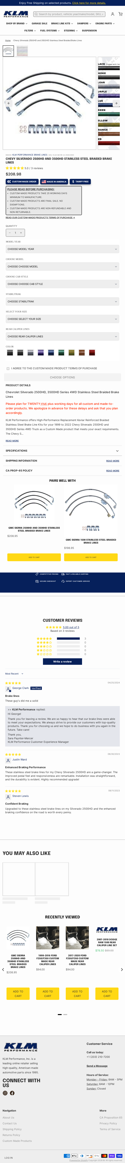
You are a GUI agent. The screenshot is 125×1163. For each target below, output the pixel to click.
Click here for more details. (89, 3)
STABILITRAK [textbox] (13, 294)
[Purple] (41, 352)
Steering (69, 31)
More (103, 1110)
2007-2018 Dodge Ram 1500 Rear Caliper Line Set (107, 942)
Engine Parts (104, 23)
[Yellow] (71, 352)
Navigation (9, 1110)
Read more (112, 461)
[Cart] (119, 14)
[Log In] (111, 14)
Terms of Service (110, 1129)
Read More (12, 440)
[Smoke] (20, 352)
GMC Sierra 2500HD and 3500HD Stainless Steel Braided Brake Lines (34, 529)
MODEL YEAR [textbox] (13, 242)
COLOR (10, 346)
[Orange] (82, 352)
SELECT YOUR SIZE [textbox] (16, 311)
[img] (13, 683)
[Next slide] (116, 103)
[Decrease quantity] (9, 232)
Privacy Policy (108, 1123)
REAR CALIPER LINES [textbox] (17, 329)
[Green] (61, 352)
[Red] (92, 352)
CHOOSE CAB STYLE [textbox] (17, 276)
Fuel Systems (48, 31)
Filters (28, 31)
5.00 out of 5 (71, 627)
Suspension (89, 31)
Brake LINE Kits (60, 23)
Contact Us (10, 1123)
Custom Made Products (17, 1140)
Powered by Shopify (78, 1160)
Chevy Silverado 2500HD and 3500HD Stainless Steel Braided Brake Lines (47, 40)
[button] (15, 168)
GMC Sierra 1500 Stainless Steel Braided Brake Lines (91, 541)
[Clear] (30, 352)
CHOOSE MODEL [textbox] (15, 259)
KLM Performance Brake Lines (30, 154)
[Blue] (51, 352)
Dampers (82, 23)
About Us (8, 1117)
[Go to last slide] (3, 969)
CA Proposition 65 (111, 1117)
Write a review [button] (62, 661)
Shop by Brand (15, 23)
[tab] (60, 1014)
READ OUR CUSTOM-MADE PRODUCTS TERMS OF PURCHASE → (40, 217)
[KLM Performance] (16, 14)
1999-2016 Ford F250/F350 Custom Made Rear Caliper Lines (47, 960)
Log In (9, 1157)
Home (8, 40)
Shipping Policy (12, 1129)
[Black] (10, 352)
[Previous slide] (8, 103)
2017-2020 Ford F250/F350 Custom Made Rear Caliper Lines (77, 960)
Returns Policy (11, 1135)
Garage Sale (39, 23)
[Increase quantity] (21, 232)
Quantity (11, 226)
